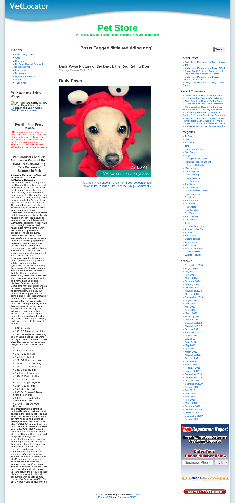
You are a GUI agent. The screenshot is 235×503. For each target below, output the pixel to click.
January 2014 (192, 284)
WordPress (135, 494)
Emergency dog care (196, 158)
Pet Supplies (192, 210)
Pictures (189, 232)
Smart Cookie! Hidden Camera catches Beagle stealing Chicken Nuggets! (204, 72)
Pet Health (190, 184)
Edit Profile (21, 70)
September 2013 (194, 297)
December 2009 (193, 409)
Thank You (21, 83)
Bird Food (190, 142)
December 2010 (193, 374)
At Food (189, 136)
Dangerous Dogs (194, 149)
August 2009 (192, 419)
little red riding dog (120, 182)
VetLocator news (194, 248)
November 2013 (193, 291)
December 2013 (193, 287)
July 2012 (190, 339)
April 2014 (190, 274)
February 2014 (193, 281)
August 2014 (192, 268)
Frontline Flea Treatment (198, 162)
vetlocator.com (143, 182)
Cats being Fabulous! (214, 115)
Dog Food (190, 152)
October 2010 (192, 380)
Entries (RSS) (105, 497)
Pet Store (118, 28)
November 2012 (193, 326)
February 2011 (192, 367)
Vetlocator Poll (192, 251)
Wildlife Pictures (193, 255)
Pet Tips (189, 213)
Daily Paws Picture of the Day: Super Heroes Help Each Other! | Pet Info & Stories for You (203, 121)
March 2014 (191, 278)
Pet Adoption (192, 171)
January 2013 (192, 319)
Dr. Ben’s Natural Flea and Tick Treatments (28, 65)
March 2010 (191, 403)
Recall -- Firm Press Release (29, 126)
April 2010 (190, 400)
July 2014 (190, 271)
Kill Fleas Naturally (194, 165)
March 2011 (191, 364)
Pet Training (191, 216)
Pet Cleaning (192, 174)
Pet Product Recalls (25, 76)
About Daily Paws (24, 54)
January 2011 (192, 371)
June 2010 (190, 393)
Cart (17, 58)
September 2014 (194, 265)
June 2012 (190, 342)
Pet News (190, 197)
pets (187, 222)
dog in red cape (98, 182)
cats (187, 146)
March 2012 (191, 351)
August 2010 (192, 387)
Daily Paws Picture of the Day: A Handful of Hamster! (201, 78)
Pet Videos (191, 219)
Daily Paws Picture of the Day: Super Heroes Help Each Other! (204, 124)
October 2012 (192, 329)
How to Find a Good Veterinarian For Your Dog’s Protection (203, 96)
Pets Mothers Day (194, 226)
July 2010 (190, 390)
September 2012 (194, 332)
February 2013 (193, 316)
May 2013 (190, 307)
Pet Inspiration (192, 187)
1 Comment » (142, 186)
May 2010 (190, 396)
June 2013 (190, 303)
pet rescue (190, 203)
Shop (18, 79)
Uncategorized (192, 239)
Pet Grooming (192, 181)
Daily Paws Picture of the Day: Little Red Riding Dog (104, 66)
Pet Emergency (193, 178)
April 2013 (190, 310)
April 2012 (190, 348)
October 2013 (192, 294)
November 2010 (193, 377)
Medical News (192, 168)
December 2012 (193, 323)
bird (187, 139)
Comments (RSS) (127, 497)
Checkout (20, 61)
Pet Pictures (101, 186)
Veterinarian (191, 242)
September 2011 (194, 361)
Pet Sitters (190, 206)
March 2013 (191, 313)
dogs (187, 155)
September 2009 (194, 416)
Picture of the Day (121, 186)
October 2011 (192, 358)
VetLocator (190, 245)
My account (21, 73)
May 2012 (190, 345)
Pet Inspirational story (196, 190)
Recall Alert (191, 235)
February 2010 (193, 406)
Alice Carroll (191, 95)
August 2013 (192, 300)
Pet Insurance (192, 194)
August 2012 (192, 335)
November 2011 (193, 355)
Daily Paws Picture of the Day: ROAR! (205, 68)
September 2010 (194, 384)
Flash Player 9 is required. (24, 110)
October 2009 (192, 412)
